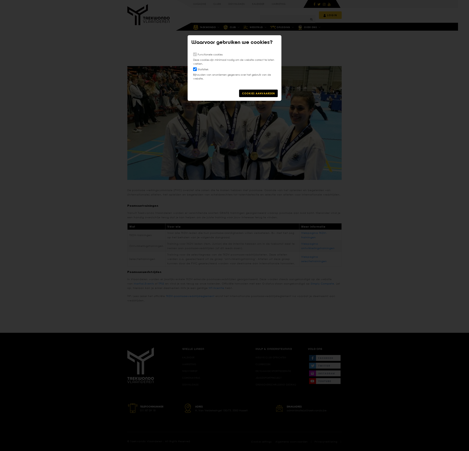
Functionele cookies (210, 54)
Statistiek (203, 69)
